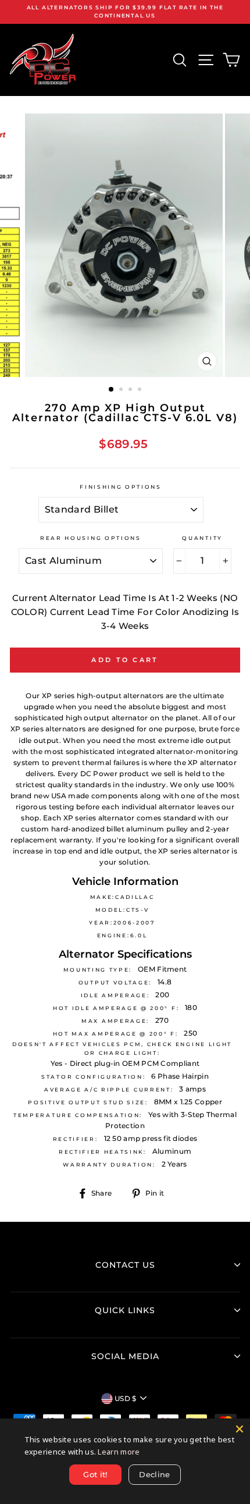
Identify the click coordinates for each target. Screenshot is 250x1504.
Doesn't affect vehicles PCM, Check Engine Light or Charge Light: (122, 1048)
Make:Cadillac (122, 897)
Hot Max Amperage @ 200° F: (115, 1033)
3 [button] (131, 390)
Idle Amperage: (115, 995)
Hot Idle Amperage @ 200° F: (116, 1008)
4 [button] (141, 390)
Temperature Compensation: (77, 1115)
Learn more (119, 1451)
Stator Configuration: (93, 1076)
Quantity (202, 538)
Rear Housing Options (90, 538)
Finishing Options (121, 486)
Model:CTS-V (122, 909)
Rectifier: (75, 1139)
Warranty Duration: (109, 1164)
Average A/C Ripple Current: (108, 1089)
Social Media (125, 1356)
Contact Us (125, 1265)
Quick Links (125, 1310)
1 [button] (112, 390)
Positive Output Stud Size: (88, 1102)
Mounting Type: (98, 969)
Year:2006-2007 (122, 922)
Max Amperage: (115, 1021)
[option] (125, 11)
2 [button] (122, 390)
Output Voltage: (115, 982)
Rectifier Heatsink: (103, 1152)
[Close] (239, 1429)
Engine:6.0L (122, 935)
